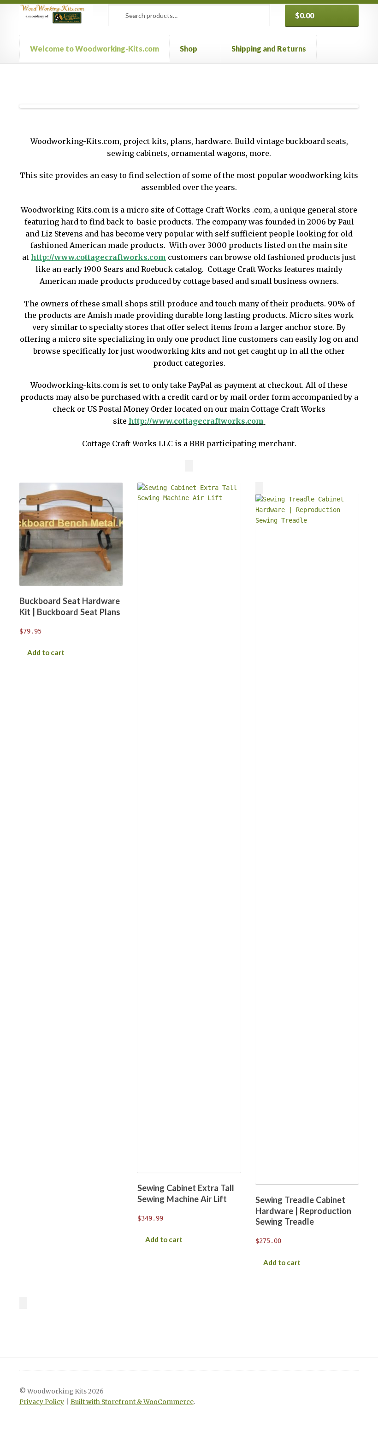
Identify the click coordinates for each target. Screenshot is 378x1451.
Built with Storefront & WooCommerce (132, 1402)
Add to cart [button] (46, 652)
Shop (188, 48)
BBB (197, 443)
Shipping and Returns (268, 48)
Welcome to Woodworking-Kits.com (94, 48)
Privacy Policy (41, 1402)
